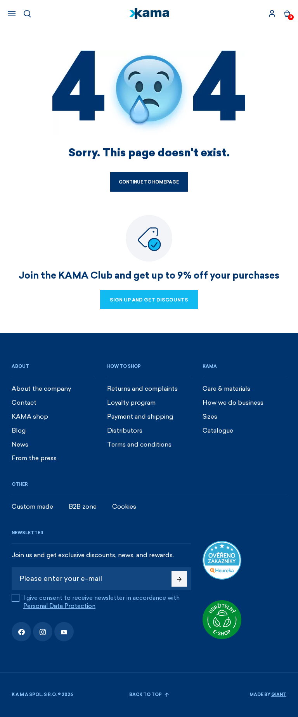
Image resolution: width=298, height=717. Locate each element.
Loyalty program (131, 402)
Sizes (210, 416)
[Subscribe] (179, 579)
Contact (24, 402)
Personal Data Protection (59, 606)
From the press (34, 458)
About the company (41, 388)
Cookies (124, 506)
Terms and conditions (139, 444)
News (20, 444)
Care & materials (226, 388)
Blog (19, 430)
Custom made (32, 506)
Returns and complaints (142, 388)
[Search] (27, 13)
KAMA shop (30, 416)
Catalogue (218, 430)
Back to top (146, 694)
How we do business (233, 402)
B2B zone (83, 506)
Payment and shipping (140, 416)
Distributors (124, 430)
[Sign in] (272, 13)
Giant (278, 694)
